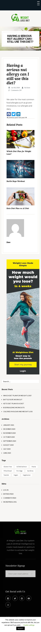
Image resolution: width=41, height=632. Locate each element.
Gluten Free (8, 467)
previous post (13, 117)
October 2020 (9, 437)
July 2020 (6, 449)
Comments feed (9, 498)
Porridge (19, 471)
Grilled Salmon (22, 467)
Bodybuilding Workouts (13, 407)
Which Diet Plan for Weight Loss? (19, 152)
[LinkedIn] (18, 114)
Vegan (16, 475)
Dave (28, 88)
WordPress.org (10, 502)
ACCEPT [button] (20, 628)
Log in (5, 490)
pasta (34, 467)
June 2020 (7, 453)
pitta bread (8, 471)
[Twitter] (14, 114)
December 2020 (9, 429)
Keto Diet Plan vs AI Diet (18, 208)
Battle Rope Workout (16, 181)
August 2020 (8, 445)
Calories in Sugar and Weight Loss (18, 411)
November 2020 (9, 433)
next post (21, 117)
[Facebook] (9, 114)
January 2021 (8, 425)
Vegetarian (27, 475)
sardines (30, 471)
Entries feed (8, 494)
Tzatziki (6, 475)
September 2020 (9, 441)
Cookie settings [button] (28, 625)
